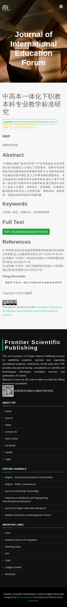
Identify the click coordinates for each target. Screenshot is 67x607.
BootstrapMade (24, 597)
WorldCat (10, 574)
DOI (7, 553)
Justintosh (33, 600)
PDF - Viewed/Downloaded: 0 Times (26, 232)
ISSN (7, 532)
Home (8, 411)
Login (8, 459)
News (8, 424)
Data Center (11, 438)
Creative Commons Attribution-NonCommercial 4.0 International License (32, 311)
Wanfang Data (13, 546)
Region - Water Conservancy (20, 484)
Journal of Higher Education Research (25, 508)
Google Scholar (13, 567)
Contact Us (11, 431)
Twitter (9, 452)
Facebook (10, 445)
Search (9, 418)
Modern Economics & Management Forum (28, 515)
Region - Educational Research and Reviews (29, 477)
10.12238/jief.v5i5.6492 (19, 126)
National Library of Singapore (21, 539)
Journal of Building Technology (22, 491)
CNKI (8, 560)
